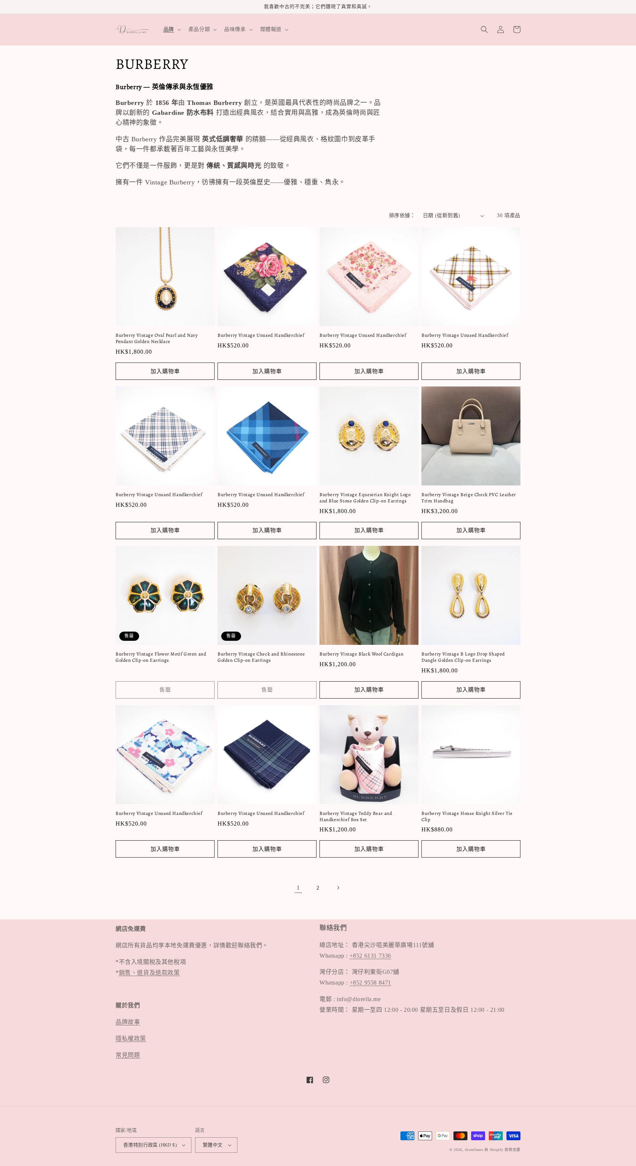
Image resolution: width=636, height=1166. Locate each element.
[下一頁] (338, 888)
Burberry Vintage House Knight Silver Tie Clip (467, 816)
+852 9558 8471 (370, 982)
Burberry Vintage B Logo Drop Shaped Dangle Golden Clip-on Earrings (463, 657)
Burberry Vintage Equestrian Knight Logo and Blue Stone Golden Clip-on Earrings (364, 498)
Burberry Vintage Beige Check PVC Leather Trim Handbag (468, 498)
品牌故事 (128, 1022)
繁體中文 (213, 1145)
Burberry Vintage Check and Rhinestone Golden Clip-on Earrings (261, 657)
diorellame (474, 1150)
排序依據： (402, 215)
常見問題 (128, 1055)
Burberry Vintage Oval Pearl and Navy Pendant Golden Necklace (157, 338)
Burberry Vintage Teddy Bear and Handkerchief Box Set (355, 816)
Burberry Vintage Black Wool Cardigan (361, 654)
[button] (171, 29)
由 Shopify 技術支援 (502, 1150)
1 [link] (298, 887)
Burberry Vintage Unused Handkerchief (261, 335)
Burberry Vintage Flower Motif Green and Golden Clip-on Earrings (161, 657)
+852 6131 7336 (370, 956)
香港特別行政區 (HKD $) (150, 1145)
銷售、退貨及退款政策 (149, 972)
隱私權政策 (131, 1038)
